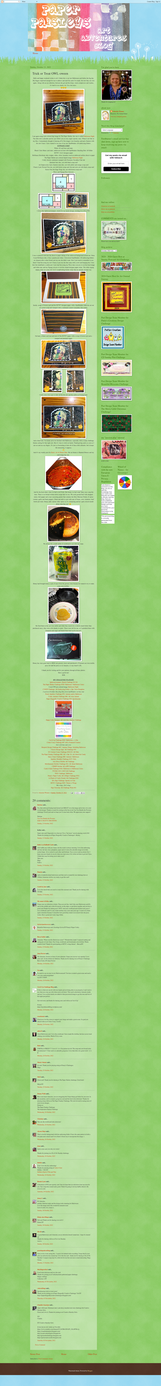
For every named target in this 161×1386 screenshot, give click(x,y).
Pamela (39, 872)
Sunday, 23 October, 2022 (45, 823)
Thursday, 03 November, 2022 (46, 1298)
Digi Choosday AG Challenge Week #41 (63, 788)
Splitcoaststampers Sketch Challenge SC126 (63, 682)
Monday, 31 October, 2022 (45, 1263)
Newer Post (35, 1354)
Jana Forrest (41, 953)
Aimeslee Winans (118, 111)
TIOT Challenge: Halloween (63, 773)
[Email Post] (71, 793)
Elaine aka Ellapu (43, 1217)
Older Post (92, 1354)
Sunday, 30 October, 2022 (45, 1210)
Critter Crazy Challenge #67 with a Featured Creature (63, 742)
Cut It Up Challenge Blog (45, 987)
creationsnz (41, 1016)
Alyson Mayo (41, 1131)
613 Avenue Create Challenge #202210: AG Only (63, 752)
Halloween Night (89, 136)
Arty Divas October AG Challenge (63, 761)
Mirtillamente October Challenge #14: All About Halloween (63, 764)
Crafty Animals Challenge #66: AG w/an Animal (63, 696)
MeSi (39, 1077)
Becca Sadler (41, 937)
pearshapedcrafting (43, 1250)
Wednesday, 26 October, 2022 (46, 1112)
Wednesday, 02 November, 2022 (47, 1282)
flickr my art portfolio (108, 212)
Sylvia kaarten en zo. (44, 924)
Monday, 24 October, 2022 (45, 963)
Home (35, 53)
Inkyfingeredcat (42, 1269)
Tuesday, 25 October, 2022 (45, 1070)
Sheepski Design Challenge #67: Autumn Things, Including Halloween (63, 747)
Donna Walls (41, 1094)
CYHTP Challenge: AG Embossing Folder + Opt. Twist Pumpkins (63, 689)
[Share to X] (80, 793)
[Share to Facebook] (82, 793)
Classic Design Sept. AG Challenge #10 (63, 749)
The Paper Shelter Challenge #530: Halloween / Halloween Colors (63, 684)
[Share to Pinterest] (84, 793)
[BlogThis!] (78, 793)
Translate (116, 133)
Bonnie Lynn (41, 1181)
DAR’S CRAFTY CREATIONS (47, 821)
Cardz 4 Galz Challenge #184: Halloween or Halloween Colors (63, 769)
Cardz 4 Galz (58, 1168)
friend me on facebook (108, 206)
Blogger (90, 1371)
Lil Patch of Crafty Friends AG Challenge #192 (63, 778)
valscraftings (41, 1288)
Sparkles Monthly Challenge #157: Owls (63, 759)
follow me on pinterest (108, 209)
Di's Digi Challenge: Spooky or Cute (63, 780)
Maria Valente (42, 1062)
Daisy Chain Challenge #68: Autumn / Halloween (63, 757)
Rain (39, 1046)
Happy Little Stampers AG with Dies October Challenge (63, 720)
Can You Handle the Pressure (46, 818)
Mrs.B (39, 1232)
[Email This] (75, 793)
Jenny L (40, 1198)
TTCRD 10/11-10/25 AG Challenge (63, 771)
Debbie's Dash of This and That (46, 1172)
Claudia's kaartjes (43, 1305)
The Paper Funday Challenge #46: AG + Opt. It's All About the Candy (64, 754)
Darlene (40, 805)
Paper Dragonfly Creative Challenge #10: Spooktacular (63, 699)
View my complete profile (118, 116)
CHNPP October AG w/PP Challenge (63, 766)
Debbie (39, 1163)
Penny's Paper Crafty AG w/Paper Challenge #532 (63, 776)
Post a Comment (40, 1345)
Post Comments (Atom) (45, 1359)
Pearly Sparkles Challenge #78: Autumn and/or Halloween (63, 694)
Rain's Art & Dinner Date (59, 452)
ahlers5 (39, 1031)
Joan (39, 1146)
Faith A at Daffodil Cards (45, 845)
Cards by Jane (42, 887)
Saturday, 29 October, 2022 (45, 1192)
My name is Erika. (43, 901)
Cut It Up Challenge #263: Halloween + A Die (63, 740)
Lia (38, 970)
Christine (40, 1119)
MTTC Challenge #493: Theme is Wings (64, 783)
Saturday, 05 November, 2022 (46, 1340)
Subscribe (116, 169)
